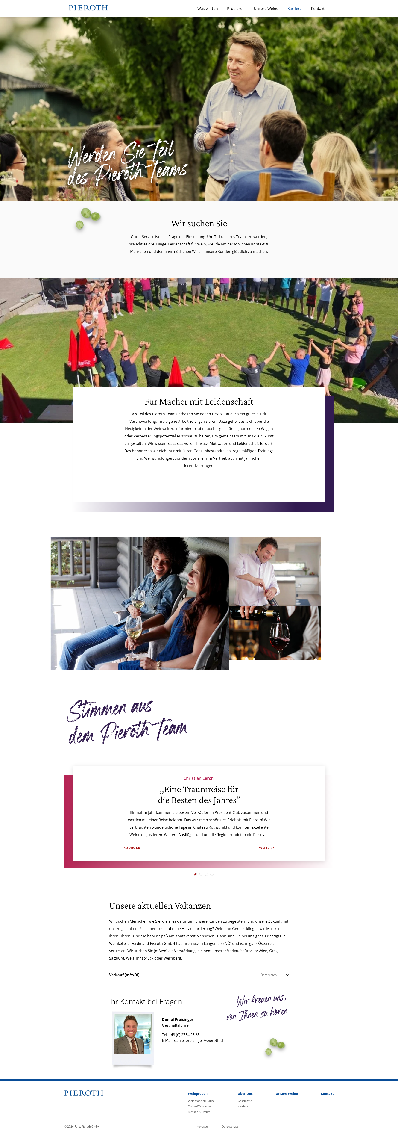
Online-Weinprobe (199, 1106)
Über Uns (245, 1093)
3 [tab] (206, 874)
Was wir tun (207, 8)
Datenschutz (230, 1126)
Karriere (294, 8)
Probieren (236, 8)
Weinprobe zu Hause (201, 1101)
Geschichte (245, 1101)
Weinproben (198, 1093)
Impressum (203, 1126)
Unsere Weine (266, 8)
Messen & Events (199, 1112)
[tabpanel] (199, 805)
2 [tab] (201, 874)
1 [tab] (195, 874)
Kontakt (318, 8)
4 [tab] (212, 874)
